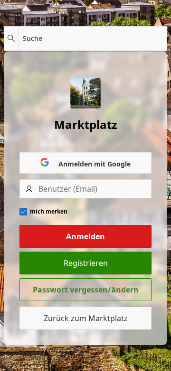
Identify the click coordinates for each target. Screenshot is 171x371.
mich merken (48, 211)
